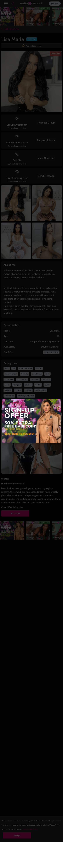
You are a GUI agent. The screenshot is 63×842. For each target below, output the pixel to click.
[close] (57, 402)
